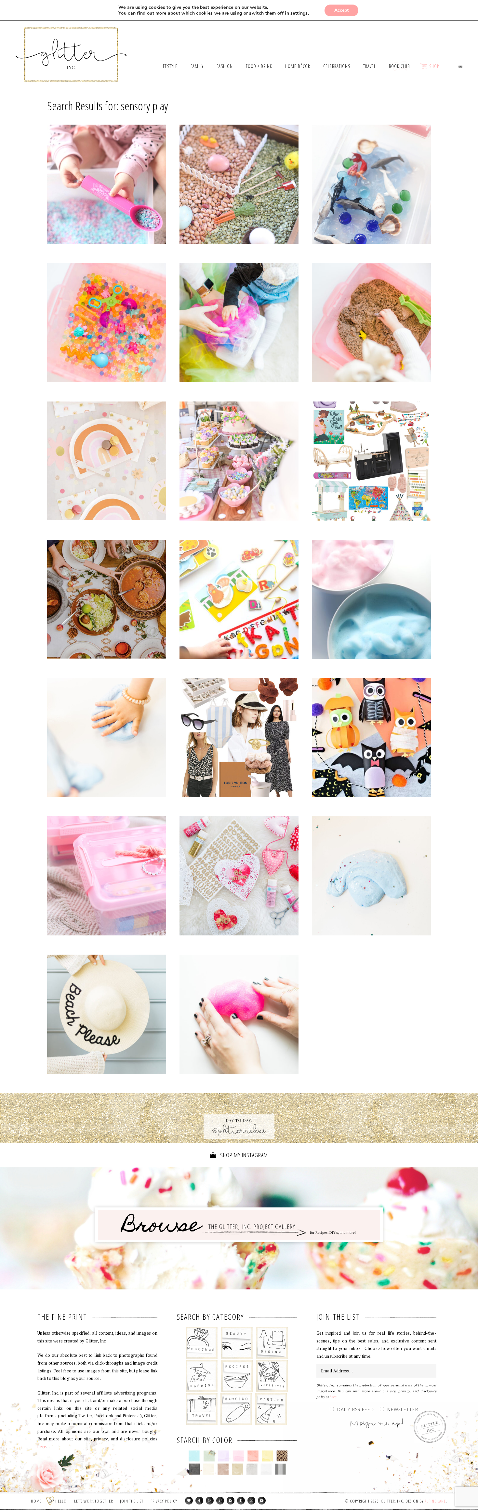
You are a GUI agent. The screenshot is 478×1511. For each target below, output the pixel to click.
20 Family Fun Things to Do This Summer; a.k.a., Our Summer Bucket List (106, 1016)
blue (194, 1456)
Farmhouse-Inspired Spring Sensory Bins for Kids (239, 186)
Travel (202, 1409)
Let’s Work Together (93, 1501)
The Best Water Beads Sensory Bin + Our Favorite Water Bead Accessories (106, 324)
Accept (341, 10)
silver (252, 1469)
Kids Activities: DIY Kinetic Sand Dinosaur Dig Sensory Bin (371, 324)
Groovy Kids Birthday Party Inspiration (106, 462)
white (266, 1469)
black (194, 1469)
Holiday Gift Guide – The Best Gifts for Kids (371, 462)
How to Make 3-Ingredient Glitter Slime (239, 1016)
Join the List (131, 1501)
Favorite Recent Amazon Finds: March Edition (239, 739)
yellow (267, 1456)
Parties (271, 1409)
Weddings (202, 1343)
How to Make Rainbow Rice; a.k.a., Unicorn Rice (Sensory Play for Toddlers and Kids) (106, 186)
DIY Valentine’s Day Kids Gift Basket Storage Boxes (106, 877)
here (41, 1447)
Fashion (202, 1376)
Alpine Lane (435, 1501)
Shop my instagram (243, 1155)
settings (299, 13)
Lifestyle (272, 1376)
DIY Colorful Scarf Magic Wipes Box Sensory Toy (239, 324)
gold (237, 1469)
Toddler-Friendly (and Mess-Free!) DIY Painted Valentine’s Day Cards (239, 877)
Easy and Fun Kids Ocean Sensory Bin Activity (371, 186)
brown (223, 1469)
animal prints (282, 1456)
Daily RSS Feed (355, 1410)
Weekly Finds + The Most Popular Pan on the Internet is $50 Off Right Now (106, 601)
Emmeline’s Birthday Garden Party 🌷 (239, 462)
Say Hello (58, 1501)
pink (238, 1456)
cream (208, 1469)
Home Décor (272, 1343)
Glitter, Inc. (71, 46)
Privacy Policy (164, 1501)
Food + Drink (237, 1376)
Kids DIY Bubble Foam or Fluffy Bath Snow (371, 601)
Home (36, 1501)
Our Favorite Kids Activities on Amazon (239, 601)
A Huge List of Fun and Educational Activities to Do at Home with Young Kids (106, 739)
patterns (280, 1469)
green (209, 1456)
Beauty (237, 1343)
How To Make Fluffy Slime (371, 877)
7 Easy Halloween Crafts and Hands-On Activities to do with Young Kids (371, 739)
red (253, 1456)
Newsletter (402, 1410)
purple (223, 1456)
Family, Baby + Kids (236, 1409)
